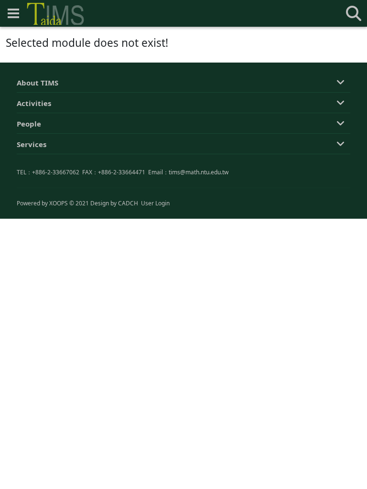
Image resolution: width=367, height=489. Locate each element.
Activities (34, 103)
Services (31, 144)
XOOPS (58, 203)
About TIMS (37, 82)
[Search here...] (353, 13)
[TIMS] (55, 14)
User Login (155, 203)
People (29, 123)
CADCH (128, 203)
